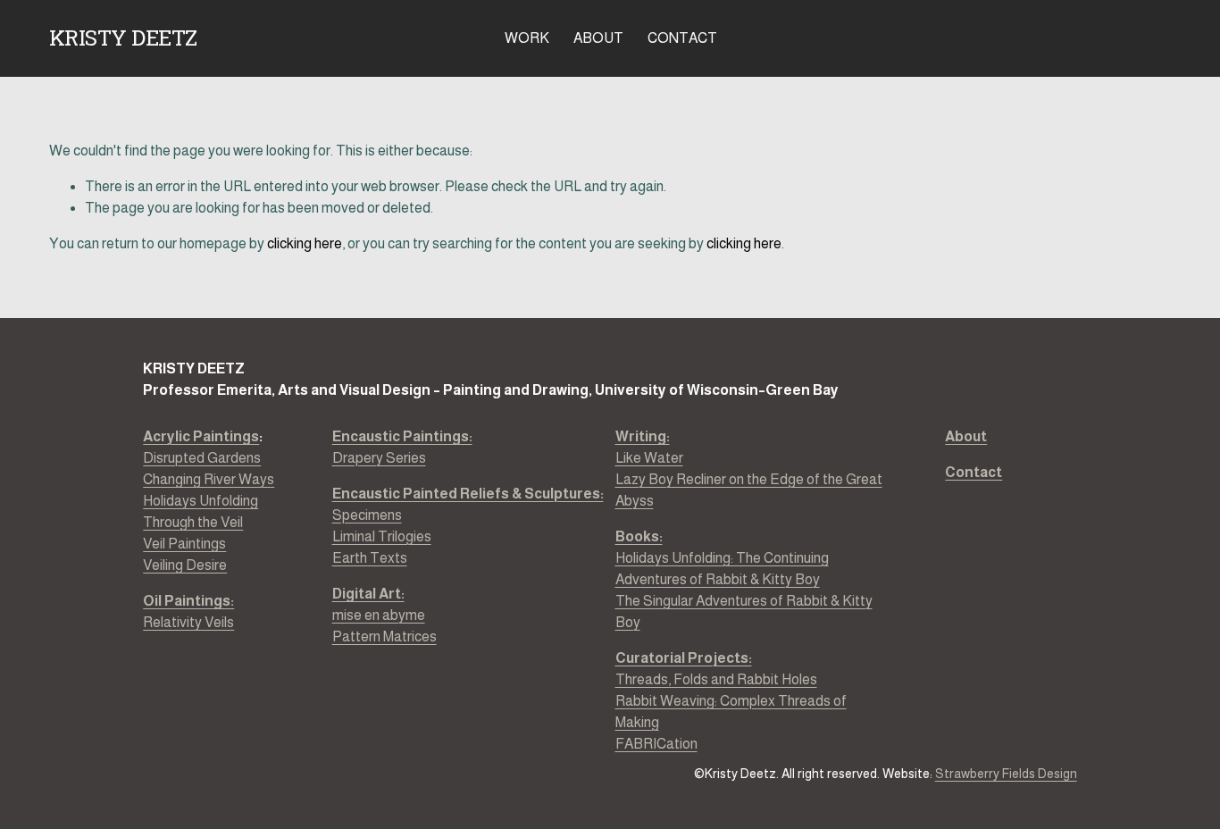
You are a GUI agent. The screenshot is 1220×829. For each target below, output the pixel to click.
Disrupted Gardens (202, 457)
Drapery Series (402, 447)
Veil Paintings (184, 543)
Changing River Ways (208, 479)
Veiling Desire (185, 565)
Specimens (367, 515)
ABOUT (598, 38)
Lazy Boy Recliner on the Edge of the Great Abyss (748, 490)
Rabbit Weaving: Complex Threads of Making (731, 711)
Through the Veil (193, 522)
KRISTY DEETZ (123, 37)
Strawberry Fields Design (1006, 773)
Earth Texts (369, 557)
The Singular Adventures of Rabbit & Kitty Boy (744, 611)
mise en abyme (378, 615)
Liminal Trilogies (381, 536)
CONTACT (682, 38)
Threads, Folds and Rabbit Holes (716, 679)
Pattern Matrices (384, 636)
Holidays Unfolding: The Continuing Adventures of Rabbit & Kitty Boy (722, 568)
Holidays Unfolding (200, 500)
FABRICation (656, 743)
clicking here (304, 243)
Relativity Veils (188, 611)
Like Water (649, 457)
